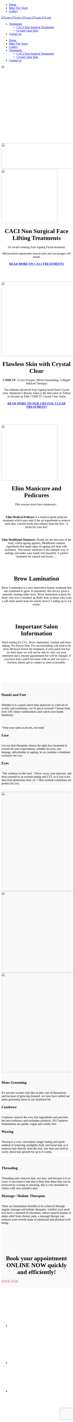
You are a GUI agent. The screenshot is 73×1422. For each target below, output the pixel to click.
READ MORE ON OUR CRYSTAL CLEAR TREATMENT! (36, 405)
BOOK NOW (9, 1281)
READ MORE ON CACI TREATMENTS (36, 263)
